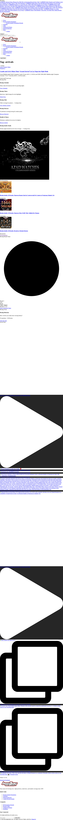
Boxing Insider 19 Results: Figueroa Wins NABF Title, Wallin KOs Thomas (19, 213)
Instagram (2, 780)
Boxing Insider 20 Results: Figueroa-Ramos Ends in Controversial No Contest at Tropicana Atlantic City (27, 195)
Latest (1, 67)
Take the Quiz (3, 320)
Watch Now (3, 97)
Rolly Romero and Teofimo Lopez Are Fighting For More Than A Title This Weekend (38, 7)
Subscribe (17, 817)
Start (2, 305)
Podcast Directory (7, 28)
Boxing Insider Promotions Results (14, 23)
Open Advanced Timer (5, 308)
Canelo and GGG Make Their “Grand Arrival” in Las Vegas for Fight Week (24, 71)
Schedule (5, 24)
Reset (5, 305)
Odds (4, 25)
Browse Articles (4, 122)
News (4, 20)
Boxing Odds (6, 806)
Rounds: (2, 306)
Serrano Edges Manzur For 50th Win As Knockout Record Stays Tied (20, 2)
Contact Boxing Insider (8, 799)
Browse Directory (4, 114)
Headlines (5, 809)
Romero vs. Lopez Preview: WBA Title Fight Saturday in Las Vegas (28, 4)
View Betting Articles (5, 105)
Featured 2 (2, 68)
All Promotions (3, 235)
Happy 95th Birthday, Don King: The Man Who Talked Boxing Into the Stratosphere (30, 5)
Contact (8, 31)
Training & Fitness (7, 27)
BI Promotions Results (8, 805)
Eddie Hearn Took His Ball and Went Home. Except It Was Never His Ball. (22, 9)
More (4, 30)
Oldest (8, 67)
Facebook (7, 780)
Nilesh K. (33, 819)
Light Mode (3, 58)
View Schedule (3, 88)
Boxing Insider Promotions (9, 21)
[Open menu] (6, 34)
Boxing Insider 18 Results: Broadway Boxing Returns (14, 231)
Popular (5, 67)
